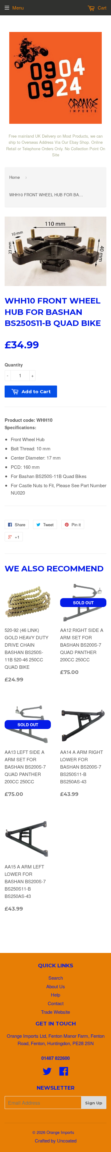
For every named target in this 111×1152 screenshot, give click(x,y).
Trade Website (55, 1012)
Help (55, 994)
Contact (56, 1003)
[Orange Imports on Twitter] (47, 1073)
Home (14, 177)
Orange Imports (60, 1132)
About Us (55, 986)
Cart (101, 7)
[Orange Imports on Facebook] (63, 1073)
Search (55, 977)
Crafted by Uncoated (55, 1140)
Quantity (14, 365)
